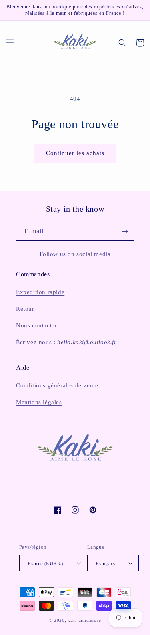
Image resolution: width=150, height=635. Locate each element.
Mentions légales (39, 402)
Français (105, 563)
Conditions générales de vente (57, 385)
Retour (25, 309)
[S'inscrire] (125, 231)
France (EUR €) (45, 563)
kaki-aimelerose (84, 620)
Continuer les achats (75, 153)
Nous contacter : (38, 325)
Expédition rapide (40, 292)
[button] (10, 43)
